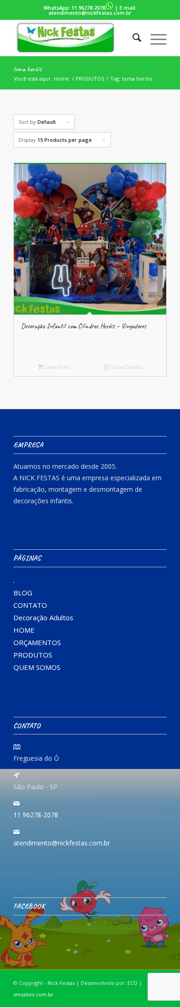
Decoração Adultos (43, 617)
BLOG (22, 592)
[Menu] (154, 37)
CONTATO (30, 605)
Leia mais (57, 366)
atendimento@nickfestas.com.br (90, 12)
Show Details (126, 366)
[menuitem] (132, 37)
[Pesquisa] (132, 37)
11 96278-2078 (88, 7)
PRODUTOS (32, 654)
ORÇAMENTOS (37, 642)
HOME (24, 629)
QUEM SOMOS (36, 667)
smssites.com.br (33, 994)
